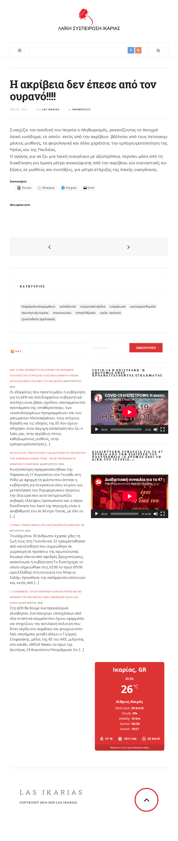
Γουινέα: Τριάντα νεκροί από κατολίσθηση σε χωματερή (45, 525)
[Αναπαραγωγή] (96, 429)
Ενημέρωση (81, 109)
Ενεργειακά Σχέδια (92, 306)
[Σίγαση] (155, 429)
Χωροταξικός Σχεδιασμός (38, 319)
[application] (129, 412)
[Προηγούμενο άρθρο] (49, 246)
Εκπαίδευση (68, 306)
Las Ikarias (50, 109)
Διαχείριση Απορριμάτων (38, 306)
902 (18, 351)
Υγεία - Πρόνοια (110, 313)
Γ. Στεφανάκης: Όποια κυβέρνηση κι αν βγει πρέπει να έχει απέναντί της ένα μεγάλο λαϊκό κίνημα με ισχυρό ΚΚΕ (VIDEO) (46, 597)
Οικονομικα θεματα (142, 306)
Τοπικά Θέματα (85, 313)
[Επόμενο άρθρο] (128, 246)
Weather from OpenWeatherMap (129, 747)
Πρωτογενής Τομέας (35, 313)
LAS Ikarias (52, 792)
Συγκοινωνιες (62, 313)
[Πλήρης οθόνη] (162, 429)
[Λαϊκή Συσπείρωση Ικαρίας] (89, 21)
